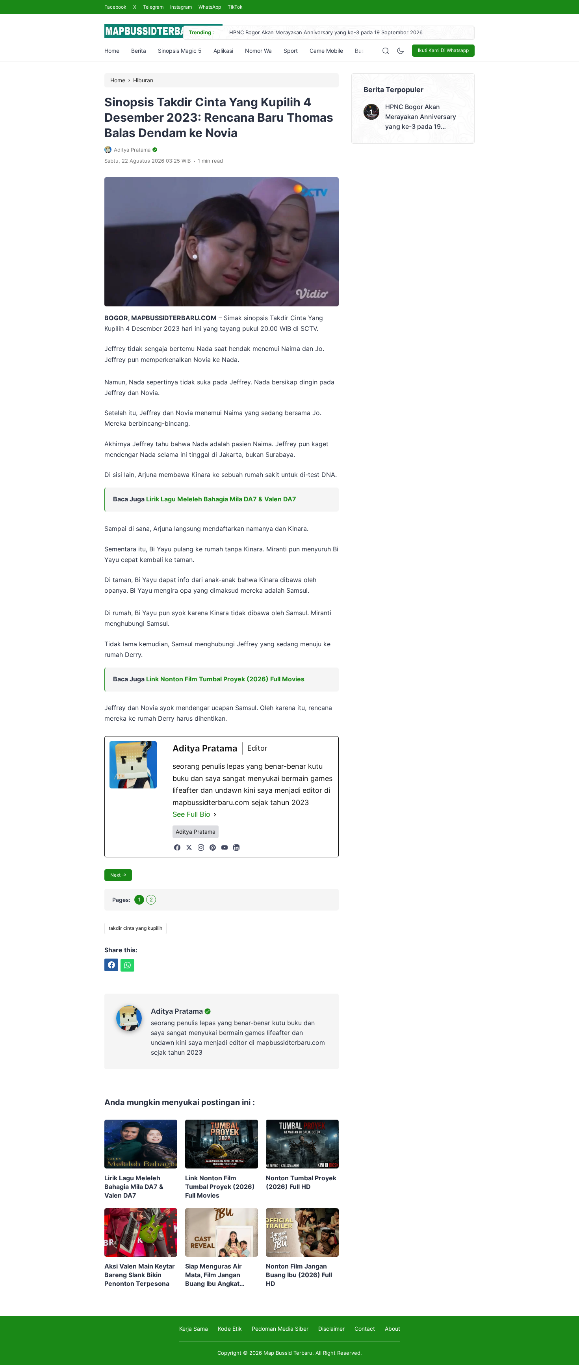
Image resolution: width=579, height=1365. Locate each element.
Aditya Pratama (177, 1011)
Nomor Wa (258, 50)
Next (115, 875)
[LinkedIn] (236, 847)
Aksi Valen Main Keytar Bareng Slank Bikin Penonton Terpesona (139, 1274)
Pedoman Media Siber (280, 1328)
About (392, 1328)
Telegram (153, 7)
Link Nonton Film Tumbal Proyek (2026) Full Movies (225, 679)
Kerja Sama (193, 1328)
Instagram (181, 7)
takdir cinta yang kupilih (135, 928)
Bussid (363, 50)
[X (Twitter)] (189, 847)
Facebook (115, 7)
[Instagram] (201, 847)
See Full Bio (191, 814)
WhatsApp (210, 7)
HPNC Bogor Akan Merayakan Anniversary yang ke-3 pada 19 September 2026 (326, 32)
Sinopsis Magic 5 (180, 50)
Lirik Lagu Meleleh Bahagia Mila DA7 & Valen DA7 (221, 499)
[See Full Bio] (215, 815)
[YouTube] (224, 847)
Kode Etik (230, 1328)
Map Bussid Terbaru (288, 1353)
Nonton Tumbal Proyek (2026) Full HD (301, 1182)
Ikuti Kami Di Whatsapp (443, 50)
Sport (291, 50)
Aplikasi (223, 50)
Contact (364, 1328)
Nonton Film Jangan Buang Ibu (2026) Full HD (299, 1274)
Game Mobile (326, 50)
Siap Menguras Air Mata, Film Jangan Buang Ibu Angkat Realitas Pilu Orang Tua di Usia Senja (220, 1275)
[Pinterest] (212, 847)
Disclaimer (331, 1328)
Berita (138, 50)
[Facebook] (177, 847)
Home (111, 50)
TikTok (235, 7)
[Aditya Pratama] (133, 1029)
